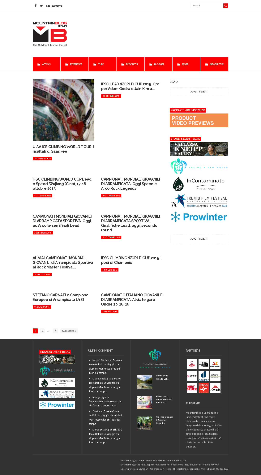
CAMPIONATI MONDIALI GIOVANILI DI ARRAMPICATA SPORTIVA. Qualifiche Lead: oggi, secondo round (130, 223)
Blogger (159, 64)
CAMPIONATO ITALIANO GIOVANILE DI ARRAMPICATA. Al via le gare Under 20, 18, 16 (131, 299)
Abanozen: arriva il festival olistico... (164, 399)
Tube (101, 64)
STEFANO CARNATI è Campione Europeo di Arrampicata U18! (60, 297)
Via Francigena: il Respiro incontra (164, 420)
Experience (76, 64)
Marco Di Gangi (100, 429)
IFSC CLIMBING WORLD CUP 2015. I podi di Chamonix (131, 260)
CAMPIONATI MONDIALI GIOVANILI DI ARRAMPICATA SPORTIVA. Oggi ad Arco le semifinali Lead (62, 221)
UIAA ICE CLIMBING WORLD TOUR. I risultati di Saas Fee (63, 149)
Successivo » (69, 331)
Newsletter (217, 64)
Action (46, 64)
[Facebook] (35, 6)
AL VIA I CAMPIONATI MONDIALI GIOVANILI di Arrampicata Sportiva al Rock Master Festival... (63, 262)
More (185, 64)
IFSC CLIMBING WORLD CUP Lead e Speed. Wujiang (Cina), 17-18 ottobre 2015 (62, 184)
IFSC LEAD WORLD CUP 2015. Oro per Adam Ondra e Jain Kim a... (130, 86)
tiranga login (99, 397)
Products (132, 64)
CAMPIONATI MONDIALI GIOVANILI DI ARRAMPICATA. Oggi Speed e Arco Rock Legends (130, 184)
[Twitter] (41, 6)
